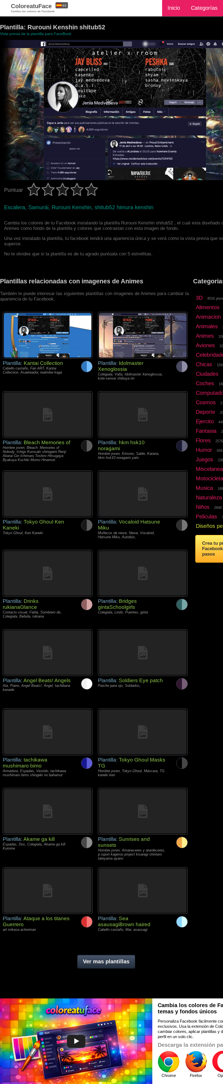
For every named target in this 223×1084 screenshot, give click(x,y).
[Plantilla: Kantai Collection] (47, 335)
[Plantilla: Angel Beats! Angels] (47, 652)
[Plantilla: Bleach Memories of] (47, 414)
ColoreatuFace (33, 8)
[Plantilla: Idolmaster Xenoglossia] (143, 335)
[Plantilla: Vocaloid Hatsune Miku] (143, 494)
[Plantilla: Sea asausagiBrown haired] (143, 890)
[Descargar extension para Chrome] (168, 1062)
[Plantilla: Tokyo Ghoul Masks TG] (143, 732)
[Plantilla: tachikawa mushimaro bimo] (47, 732)
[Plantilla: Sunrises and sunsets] (143, 811)
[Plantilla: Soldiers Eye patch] (143, 652)
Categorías (204, 8)
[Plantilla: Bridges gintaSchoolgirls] (143, 573)
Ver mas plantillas (106, 961)
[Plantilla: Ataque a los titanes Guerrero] (47, 890)
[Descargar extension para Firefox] (196, 1062)
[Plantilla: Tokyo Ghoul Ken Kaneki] (47, 494)
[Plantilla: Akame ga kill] (47, 811)
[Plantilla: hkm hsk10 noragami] (143, 414)
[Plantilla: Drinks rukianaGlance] (47, 573)
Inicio (174, 8)
